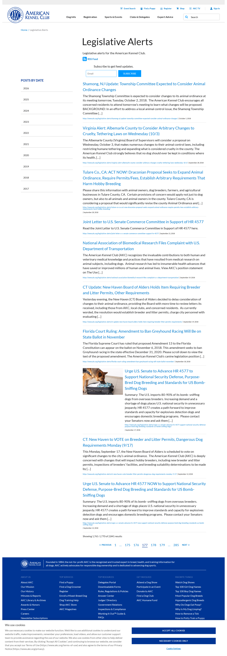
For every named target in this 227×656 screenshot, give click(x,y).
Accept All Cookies (173, 630)
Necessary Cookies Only (173, 641)
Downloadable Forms (109, 586)
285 (176, 545)
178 (153, 545)
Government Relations (110, 604)
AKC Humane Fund (147, 600)
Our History (27, 591)
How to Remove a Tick (187, 613)
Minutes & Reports (31, 595)
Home (24, 29)
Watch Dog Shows (185, 582)
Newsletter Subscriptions (34, 618)
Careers (25, 613)
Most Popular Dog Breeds (189, 595)
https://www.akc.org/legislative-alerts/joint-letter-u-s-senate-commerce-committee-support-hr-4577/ (121, 233)
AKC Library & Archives (33, 600)
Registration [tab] (90, 16)
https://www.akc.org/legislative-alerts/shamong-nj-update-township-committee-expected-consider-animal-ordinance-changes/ (130, 118)
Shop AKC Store (68, 604)
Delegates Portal (107, 582)
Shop (182, 8)
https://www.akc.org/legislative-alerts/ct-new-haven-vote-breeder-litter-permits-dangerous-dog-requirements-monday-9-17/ (130, 474)
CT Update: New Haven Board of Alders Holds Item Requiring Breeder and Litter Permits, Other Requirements (141, 290)
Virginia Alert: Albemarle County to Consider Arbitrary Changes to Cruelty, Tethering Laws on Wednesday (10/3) (138, 131)
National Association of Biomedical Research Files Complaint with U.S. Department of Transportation (141, 245)
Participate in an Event (149, 586)
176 (136, 545)
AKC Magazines (67, 609)
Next (184, 545)
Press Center (28, 609)
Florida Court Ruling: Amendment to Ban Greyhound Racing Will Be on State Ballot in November (142, 334)
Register (168, 8)
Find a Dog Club (145, 595)
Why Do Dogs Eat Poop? (188, 604)
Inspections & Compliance (112, 609)
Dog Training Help (69, 600)
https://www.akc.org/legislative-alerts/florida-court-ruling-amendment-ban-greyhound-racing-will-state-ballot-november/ (128, 361)
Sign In (217, 8)
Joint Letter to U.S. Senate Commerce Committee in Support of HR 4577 (143, 221)
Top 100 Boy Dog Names (188, 591)
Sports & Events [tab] (113, 16)
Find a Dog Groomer (70, 586)
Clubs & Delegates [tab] (140, 16)
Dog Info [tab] (71, 16)
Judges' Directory (107, 600)
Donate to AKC (145, 591)
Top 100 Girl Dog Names (188, 586)
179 (162, 545)
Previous (106, 545)
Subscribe (129, 73)
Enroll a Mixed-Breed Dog (73, 595)
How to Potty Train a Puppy (190, 618)
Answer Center (106, 595)
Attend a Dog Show (147, 582)
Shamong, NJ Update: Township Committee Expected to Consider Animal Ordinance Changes (144, 86)
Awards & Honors (30, 604)
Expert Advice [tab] (165, 16)
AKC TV (196, 8)
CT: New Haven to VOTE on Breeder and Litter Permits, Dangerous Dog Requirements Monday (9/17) (143, 442)
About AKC (27, 582)
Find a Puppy (149, 8)
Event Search (129, 8)
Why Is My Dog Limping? (188, 609)
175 (127, 545)
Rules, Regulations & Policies (113, 591)
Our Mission (27, 586)
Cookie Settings (173, 648)
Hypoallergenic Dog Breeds (189, 600)
